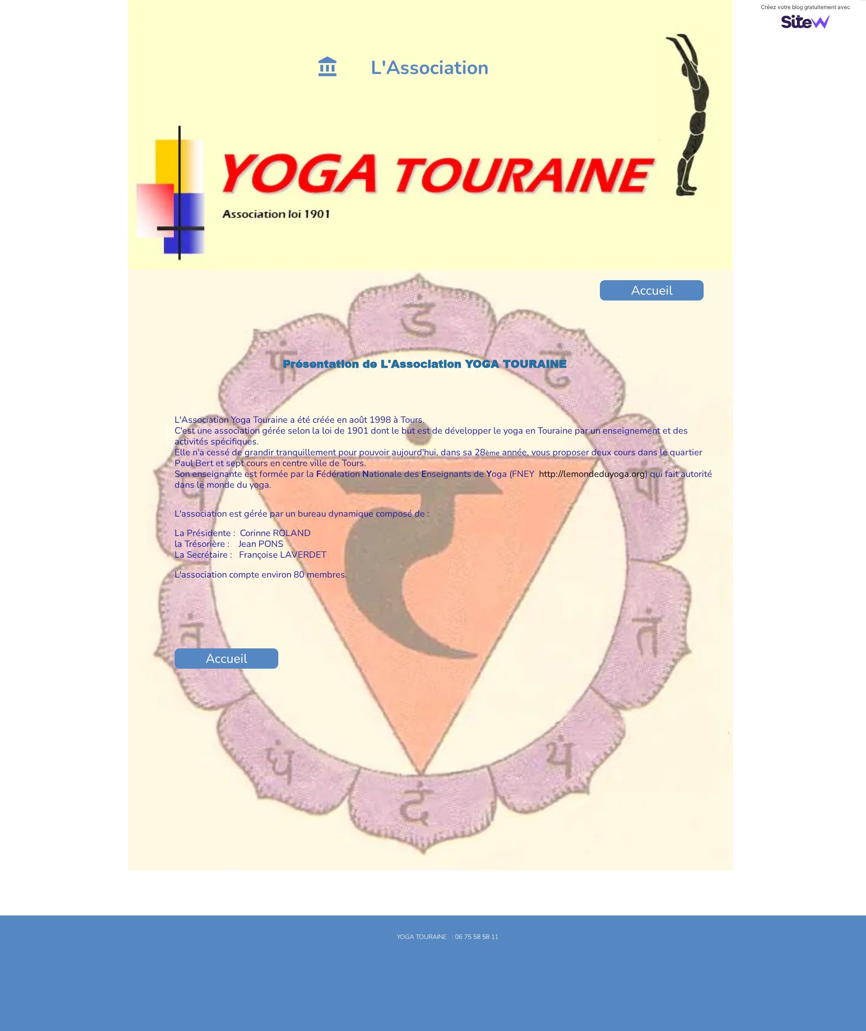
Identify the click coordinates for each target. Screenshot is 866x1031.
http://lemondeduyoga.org (592, 474)
